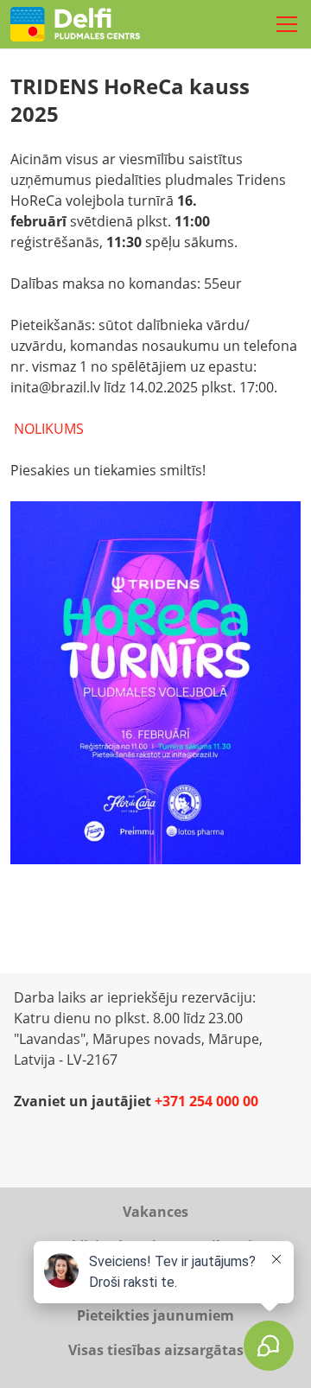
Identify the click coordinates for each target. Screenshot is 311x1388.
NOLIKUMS (49, 428)
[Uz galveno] (75, 24)
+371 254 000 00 (206, 1101)
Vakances (155, 1211)
